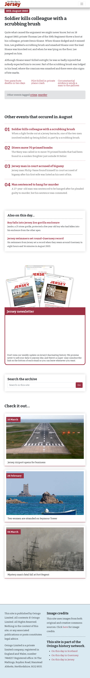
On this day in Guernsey (65, 655)
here (65, 627)
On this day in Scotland (64, 651)
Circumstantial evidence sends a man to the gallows (68, 83)
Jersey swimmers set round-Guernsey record (35, 238)
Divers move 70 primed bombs (32, 147)
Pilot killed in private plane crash (43, 82)
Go (79, 385)
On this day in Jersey (62, 659)
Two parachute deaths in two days (15, 82)
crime (33, 94)
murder (42, 94)
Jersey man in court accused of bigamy (38, 166)
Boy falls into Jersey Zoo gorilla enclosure (33, 222)
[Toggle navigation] (81, 3)
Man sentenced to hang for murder (35, 184)
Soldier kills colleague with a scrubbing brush (43, 129)
